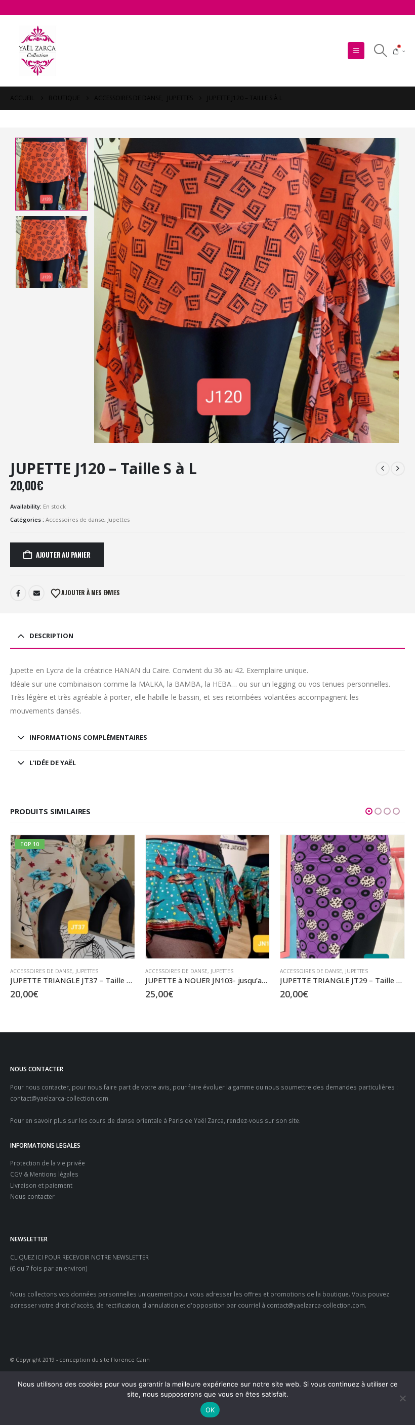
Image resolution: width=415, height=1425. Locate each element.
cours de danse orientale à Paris (136, 1120)
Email (36, 593)
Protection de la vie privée (47, 1163)
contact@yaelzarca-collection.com (59, 1098)
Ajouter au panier (63, 555)
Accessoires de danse (75, 519)
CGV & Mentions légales (44, 1174)
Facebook (18, 593)
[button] (356, 50)
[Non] (402, 1398)
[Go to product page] (208, 897)
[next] (398, 469)
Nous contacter (32, 1196)
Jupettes (118, 519)
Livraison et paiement (41, 1185)
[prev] (383, 469)
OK (210, 1410)
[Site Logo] (38, 50)
